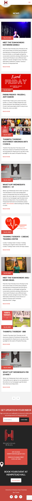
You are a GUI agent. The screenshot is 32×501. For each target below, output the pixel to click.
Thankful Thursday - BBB (14, 332)
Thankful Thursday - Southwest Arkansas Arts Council (15, 141)
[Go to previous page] (14, 398)
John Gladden (10, 203)
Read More (6, 66)
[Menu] (30, 2)
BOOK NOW (16, 480)
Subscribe (24, 419)
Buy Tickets (16, 492)
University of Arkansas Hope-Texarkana (16, 489)
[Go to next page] (18, 398)
